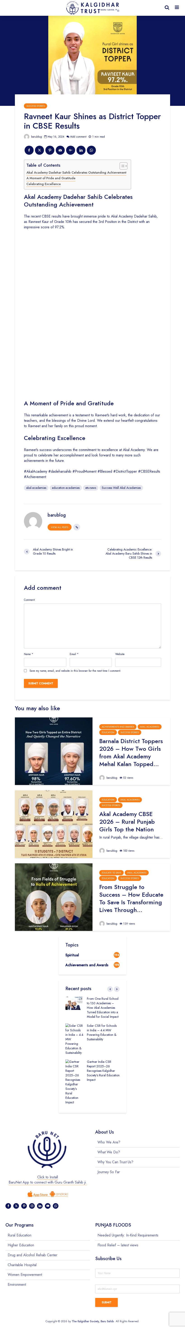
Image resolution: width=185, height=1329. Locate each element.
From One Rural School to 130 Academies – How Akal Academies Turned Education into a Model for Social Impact (102, 1007)
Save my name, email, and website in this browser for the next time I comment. (75, 670)
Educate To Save (111, 872)
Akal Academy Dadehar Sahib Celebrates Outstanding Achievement (76, 172)
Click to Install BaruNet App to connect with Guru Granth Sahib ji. (48, 1180)
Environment (17, 1284)
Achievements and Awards (118, 726)
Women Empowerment (25, 1274)
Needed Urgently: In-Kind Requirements (127, 1235)
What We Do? (108, 1152)
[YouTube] (48, 1206)
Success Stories (35, 106)
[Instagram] (32, 1206)
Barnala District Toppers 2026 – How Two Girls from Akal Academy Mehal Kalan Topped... (131, 752)
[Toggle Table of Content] (121, 166)
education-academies (66, 487)
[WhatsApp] (55, 1206)
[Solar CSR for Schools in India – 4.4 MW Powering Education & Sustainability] (74, 1038)
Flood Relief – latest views (117, 1245)
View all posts (59, 527)
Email (74, 654)
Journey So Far (108, 1172)
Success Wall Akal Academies (121, 487)
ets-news (90, 487)
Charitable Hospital (22, 1265)
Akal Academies (149, 726)
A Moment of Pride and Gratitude (50, 178)
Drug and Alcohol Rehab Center (32, 1255)
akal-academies (36, 487)
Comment (29, 600)
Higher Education (21, 1245)
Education (108, 732)
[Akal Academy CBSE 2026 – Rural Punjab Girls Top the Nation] (53, 823)
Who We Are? (108, 1142)
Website (120, 654)
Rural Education (19, 1235)
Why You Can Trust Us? (115, 1162)
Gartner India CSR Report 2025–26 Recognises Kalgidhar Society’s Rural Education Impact (103, 1070)
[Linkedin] (40, 1206)
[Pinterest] (24, 1206)
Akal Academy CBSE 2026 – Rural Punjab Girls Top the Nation (127, 821)
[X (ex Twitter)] (16, 1206)
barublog (36, 137)
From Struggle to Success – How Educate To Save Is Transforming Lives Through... (131, 898)
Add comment (78, 137)
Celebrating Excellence (43, 184)
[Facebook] (8, 1206)
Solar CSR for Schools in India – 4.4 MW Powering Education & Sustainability (102, 1032)
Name (28, 654)
